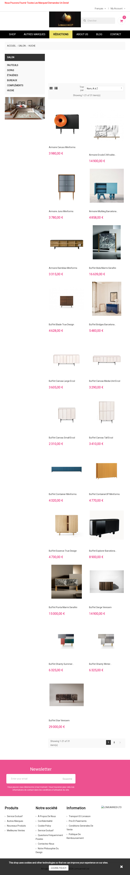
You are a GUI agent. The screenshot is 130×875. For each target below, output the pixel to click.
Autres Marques (34, 34)
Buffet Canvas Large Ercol (62, 381)
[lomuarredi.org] (111, 807)
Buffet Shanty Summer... (61, 664)
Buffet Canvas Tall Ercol (101, 437)
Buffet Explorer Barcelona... (103, 551)
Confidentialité (45, 821)
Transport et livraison (80, 816)
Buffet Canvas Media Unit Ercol (104, 381)
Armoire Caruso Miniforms (62, 147)
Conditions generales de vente (80, 827)
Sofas (10, 70)
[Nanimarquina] (25, 108)
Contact (115, 34)
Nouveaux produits (16, 825)
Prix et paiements (78, 821)
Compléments (15, 85)
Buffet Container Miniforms (63, 494)
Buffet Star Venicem (59, 720)
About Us (82, 34)
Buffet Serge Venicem (100, 607)
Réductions (60, 34)
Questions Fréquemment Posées (49, 837)
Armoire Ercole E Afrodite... (102, 155)
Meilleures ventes (16, 830)
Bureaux (12, 80)
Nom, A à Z (104, 88)
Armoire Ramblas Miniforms (63, 268)
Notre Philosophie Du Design (47, 850)
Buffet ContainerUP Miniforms (104, 494)
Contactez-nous (46, 843)
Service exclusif (15, 816)
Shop (12, 34)
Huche (10, 90)
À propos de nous (47, 816)
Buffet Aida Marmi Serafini (102, 268)
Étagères (12, 75)
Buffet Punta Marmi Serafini (63, 607)
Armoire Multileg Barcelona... (103, 211)
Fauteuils (12, 65)
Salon (10, 57)
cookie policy (58, 868)
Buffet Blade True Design (61, 324)
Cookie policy (44, 825)
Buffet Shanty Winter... (100, 664)
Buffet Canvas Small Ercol (62, 437)
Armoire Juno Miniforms (61, 211)
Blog (99, 34)
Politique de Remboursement (75, 836)
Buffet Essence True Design (63, 551)
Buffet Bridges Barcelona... (102, 324)
